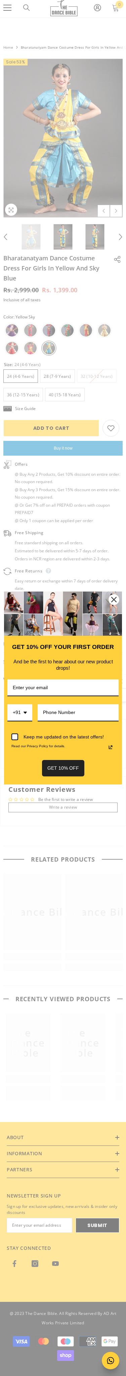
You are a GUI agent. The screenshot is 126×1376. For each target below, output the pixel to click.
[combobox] (19, 712)
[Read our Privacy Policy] (111, 747)
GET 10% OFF (63, 768)
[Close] (114, 600)
